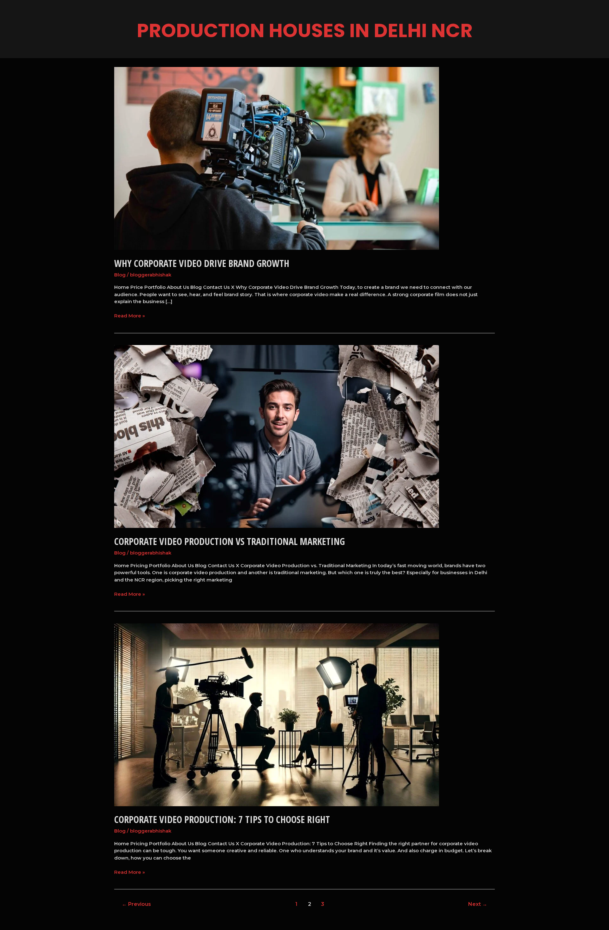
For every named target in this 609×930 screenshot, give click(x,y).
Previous (136, 904)
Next (477, 904)
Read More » (129, 315)
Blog (120, 275)
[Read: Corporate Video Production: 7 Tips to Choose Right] (276, 714)
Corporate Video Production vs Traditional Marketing (229, 541)
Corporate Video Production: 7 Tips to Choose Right (222, 819)
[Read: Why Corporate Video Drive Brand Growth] (276, 158)
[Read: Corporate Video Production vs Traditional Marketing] (276, 436)
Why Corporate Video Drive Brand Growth (201, 263)
